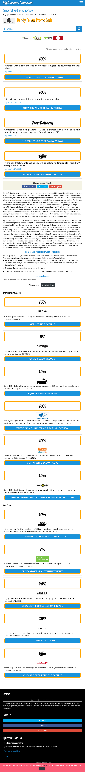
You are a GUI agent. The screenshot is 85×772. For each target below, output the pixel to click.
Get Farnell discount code (42, 462)
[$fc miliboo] (47, 38)
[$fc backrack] (58, 38)
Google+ (56, 186)
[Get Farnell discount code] (42, 450)
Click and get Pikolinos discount (42, 675)
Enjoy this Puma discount (42, 393)
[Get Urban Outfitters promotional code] (42, 524)
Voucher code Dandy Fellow (46, 174)
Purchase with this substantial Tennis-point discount (42, 497)
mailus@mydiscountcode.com (43, 700)
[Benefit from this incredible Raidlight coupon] (42, 416)
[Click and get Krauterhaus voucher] (42, 559)
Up (6, 756)
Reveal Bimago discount (42, 358)
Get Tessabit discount (42, 640)
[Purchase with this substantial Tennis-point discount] (42, 485)
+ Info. (37, 14)
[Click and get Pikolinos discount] (42, 663)
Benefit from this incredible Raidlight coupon (42, 428)
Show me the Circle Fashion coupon (42, 606)
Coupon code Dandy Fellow (46, 108)
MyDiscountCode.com (18, 2)
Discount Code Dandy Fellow (46, 77)
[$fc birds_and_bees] (27, 38)
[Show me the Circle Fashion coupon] (42, 593)
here (45, 765)
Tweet (43, 186)
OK (42, 768)
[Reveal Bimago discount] (42, 346)
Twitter (43, 720)
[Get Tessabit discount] (42, 628)
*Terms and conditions (12, 751)
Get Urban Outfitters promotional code (42, 536)
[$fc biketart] (37, 38)
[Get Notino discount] (42, 312)
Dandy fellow (48, 285)
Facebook (29, 186)
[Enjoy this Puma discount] (42, 381)
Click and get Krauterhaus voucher (42, 571)
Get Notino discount (42, 324)
